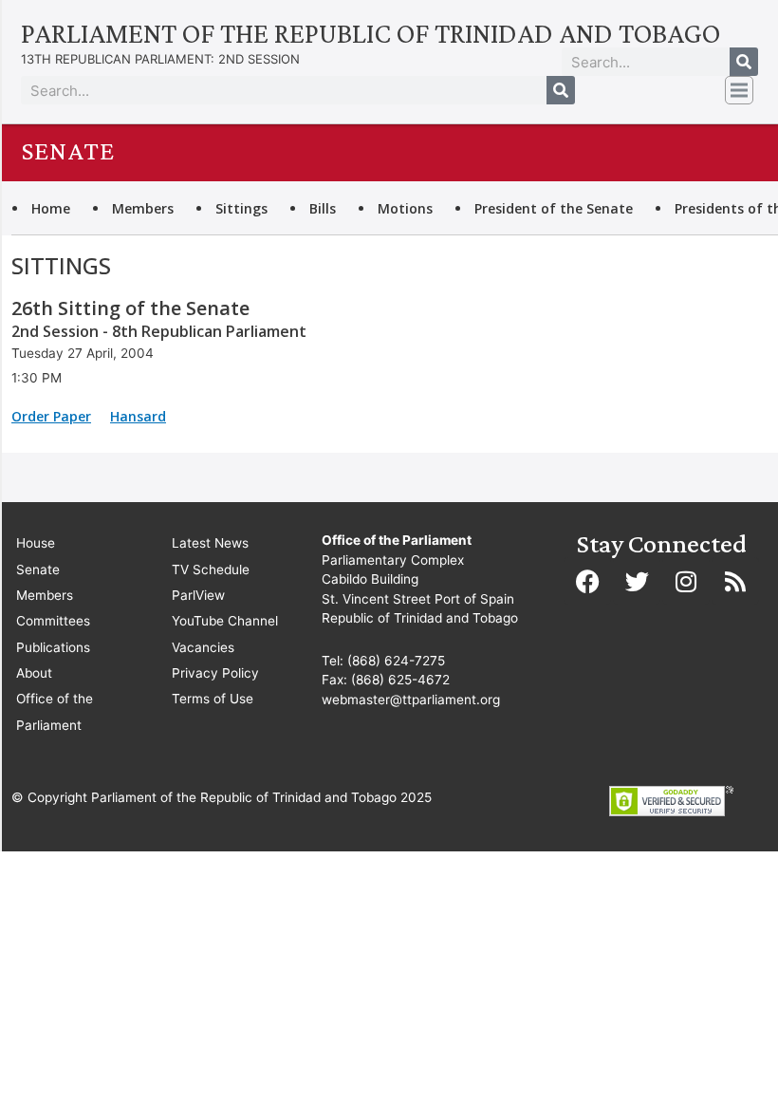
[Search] (744, 61)
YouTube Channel (225, 620)
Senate (38, 569)
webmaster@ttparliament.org (411, 699)
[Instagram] (686, 581)
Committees (53, 620)
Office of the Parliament (54, 711)
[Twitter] (636, 581)
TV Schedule (211, 569)
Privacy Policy (215, 673)
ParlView (198, 595)
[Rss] (735, 581)
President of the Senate (553, 208)
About (34, 673)
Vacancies (203, 647)
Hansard (138, 416)
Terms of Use (212, 698)
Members (143, 208)
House (35, 543)
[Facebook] (587, 581)
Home (50, 208)
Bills (322, 208)
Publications (53, 647)
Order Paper (51, 416)
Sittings (241, 208)
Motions (405, 208)
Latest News (210, 543)
